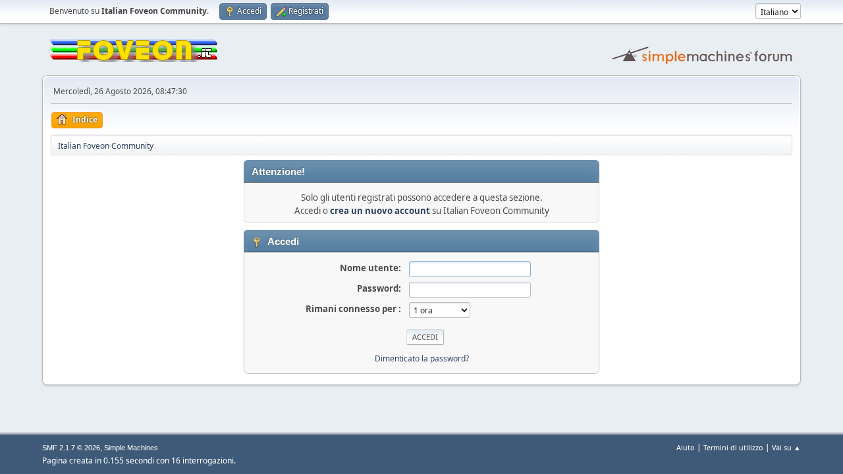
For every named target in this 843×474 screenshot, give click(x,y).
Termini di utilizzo (733, 447)
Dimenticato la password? (422, 358)
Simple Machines (131, 448)
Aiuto (685, 447)
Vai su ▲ (786, 447)
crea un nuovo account (380, 211)
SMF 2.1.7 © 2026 (71, 448)
